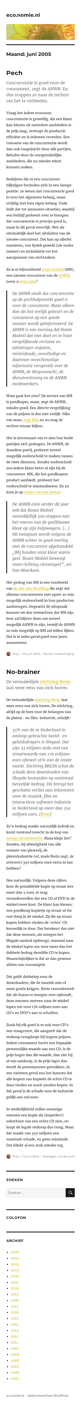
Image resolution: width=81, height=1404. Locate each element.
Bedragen (50, 1156)
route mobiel (53, 269)
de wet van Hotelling (31, 588)
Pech (14, 73)
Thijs (15, 653)
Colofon (16, 1218)
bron (45, 814)
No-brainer (23, 671)
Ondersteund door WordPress (48, 1396)
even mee (27, 281)
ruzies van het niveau (42, 492)
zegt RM (31, 420)
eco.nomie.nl (23, 15)
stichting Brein (55, 681)
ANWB (64, 275)
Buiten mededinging (59, 653)
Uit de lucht (66, 1156)
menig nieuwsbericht (24, 838)
